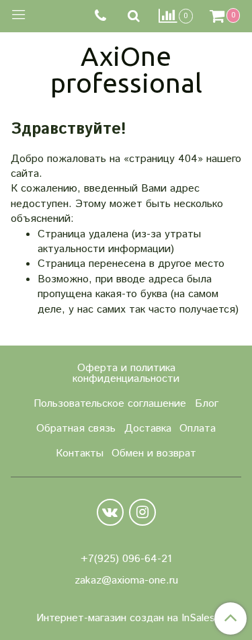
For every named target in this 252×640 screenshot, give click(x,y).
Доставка (147, 428)
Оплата (197, 428)
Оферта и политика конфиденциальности (126, 373)
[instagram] (142, 512)
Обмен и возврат (154, 453)
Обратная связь (76, 428)
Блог (206, 403)
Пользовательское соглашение (110, 403)
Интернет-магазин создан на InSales (125, 618)
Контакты (79, 453)
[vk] (110, 512)
